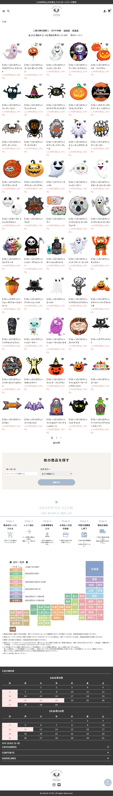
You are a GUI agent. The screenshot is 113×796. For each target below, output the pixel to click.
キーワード (11, 469)
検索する (56, 482)
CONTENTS (8, 752)
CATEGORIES (9, 747)
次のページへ (76, 35)
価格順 (67, 30)
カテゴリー (45, 469)
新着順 (75, 30)
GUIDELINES (9, 758)
